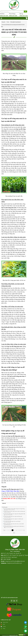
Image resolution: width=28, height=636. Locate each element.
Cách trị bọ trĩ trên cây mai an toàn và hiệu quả (14, 511)
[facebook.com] (17, 601)
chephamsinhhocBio (13, 635)
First (4, 530)
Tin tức (8, 22)
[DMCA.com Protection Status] (22, 635)
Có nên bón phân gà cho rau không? (12, 521)
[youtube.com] (14, 601)
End (14, 532)
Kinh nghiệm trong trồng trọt (15, 22)
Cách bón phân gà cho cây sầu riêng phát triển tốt (14, 514)
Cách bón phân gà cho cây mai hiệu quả (13, 516)
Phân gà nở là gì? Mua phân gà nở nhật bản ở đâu (14, 527)
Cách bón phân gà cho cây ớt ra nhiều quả (13, 518)
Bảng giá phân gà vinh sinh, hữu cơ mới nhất (14, 523)
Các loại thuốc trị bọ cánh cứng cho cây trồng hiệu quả (14, 509)
